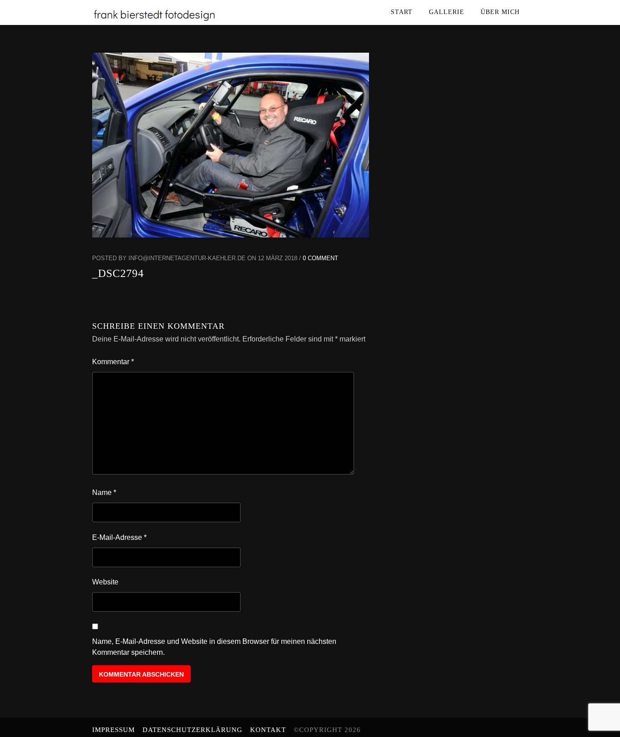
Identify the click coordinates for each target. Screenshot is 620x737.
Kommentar (113, 362)
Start (402, 12)
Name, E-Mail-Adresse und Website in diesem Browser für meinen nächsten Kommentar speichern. (214, 647)
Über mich (500, 12)
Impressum (113, 729)
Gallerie (446, 12)
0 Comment (320, 258)
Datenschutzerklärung (192, 729)
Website (105, 582)
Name (104, 492)
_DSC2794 (118, 273)
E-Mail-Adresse (119, 537)
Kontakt (268, 729)
